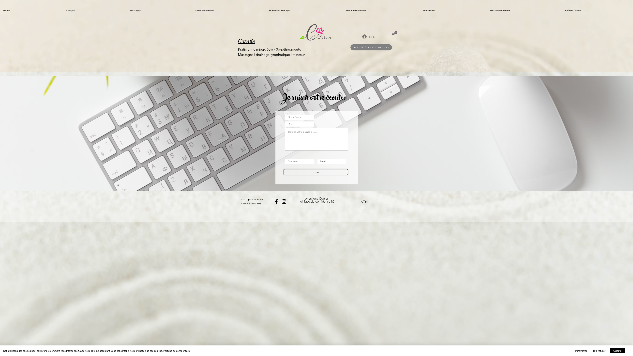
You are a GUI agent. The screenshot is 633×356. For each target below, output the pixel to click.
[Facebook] (276, 202)
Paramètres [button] (581, 350)
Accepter (617, 350)
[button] (229, 10)
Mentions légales (316, 198)
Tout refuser (599, 350)
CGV (364, 201)
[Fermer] (629, 350)
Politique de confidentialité (316, 201)
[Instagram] (284, 202)
